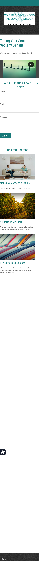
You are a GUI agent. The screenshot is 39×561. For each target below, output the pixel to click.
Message (3, 117)
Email (2, 104)
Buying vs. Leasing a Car (12, 262)
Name (2, 91)
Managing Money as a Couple (15, 182)
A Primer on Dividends (11, 221)
